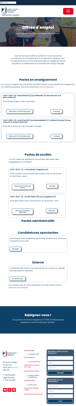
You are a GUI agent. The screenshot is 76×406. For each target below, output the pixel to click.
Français (5, 2)
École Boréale (29, 380)
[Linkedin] (14, 390)
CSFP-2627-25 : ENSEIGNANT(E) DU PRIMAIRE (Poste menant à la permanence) (32, 96)
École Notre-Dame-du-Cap (32, 366)
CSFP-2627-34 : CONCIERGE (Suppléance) (29, 169)
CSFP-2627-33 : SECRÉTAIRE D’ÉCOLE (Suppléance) (33, 196)
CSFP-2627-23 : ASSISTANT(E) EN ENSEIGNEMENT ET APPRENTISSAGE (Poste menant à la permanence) (36, 121)
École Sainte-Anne (31, 371)
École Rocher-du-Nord (33, 394)
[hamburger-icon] (68, 11)
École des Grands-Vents (31, 389)
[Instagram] (9, 390)
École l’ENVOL (29, 357)
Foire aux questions (46, 87)
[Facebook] (5, 390)
